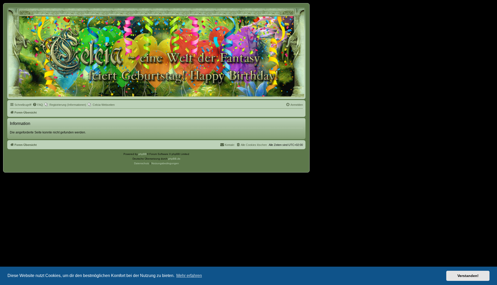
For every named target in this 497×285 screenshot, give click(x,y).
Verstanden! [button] (468, 276)
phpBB (142, 154)
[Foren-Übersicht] (156, 53)
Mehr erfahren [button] (189, 275)
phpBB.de (174, 158)
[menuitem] (38, 105)
